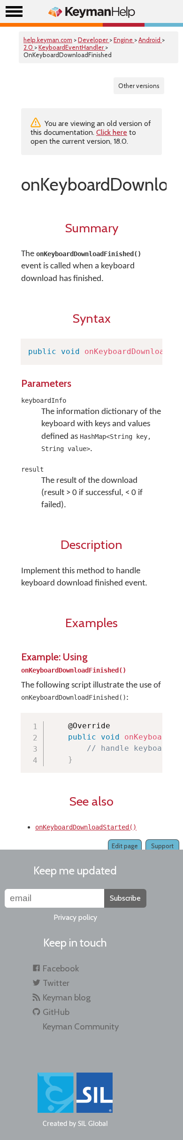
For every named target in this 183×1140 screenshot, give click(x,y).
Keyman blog (67, 997)
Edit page (125, 846)
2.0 (28, 47)
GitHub (56, 1012)
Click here (111, 132)
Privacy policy (75, 917)
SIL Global (93, 1124)
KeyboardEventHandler (71, 47)
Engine (124, 40)
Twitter (56, 982)
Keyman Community (81, 1026)
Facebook (61, 968)
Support (162, 846)
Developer (93, 40)
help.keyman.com (47, 40)
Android (150, 40)
